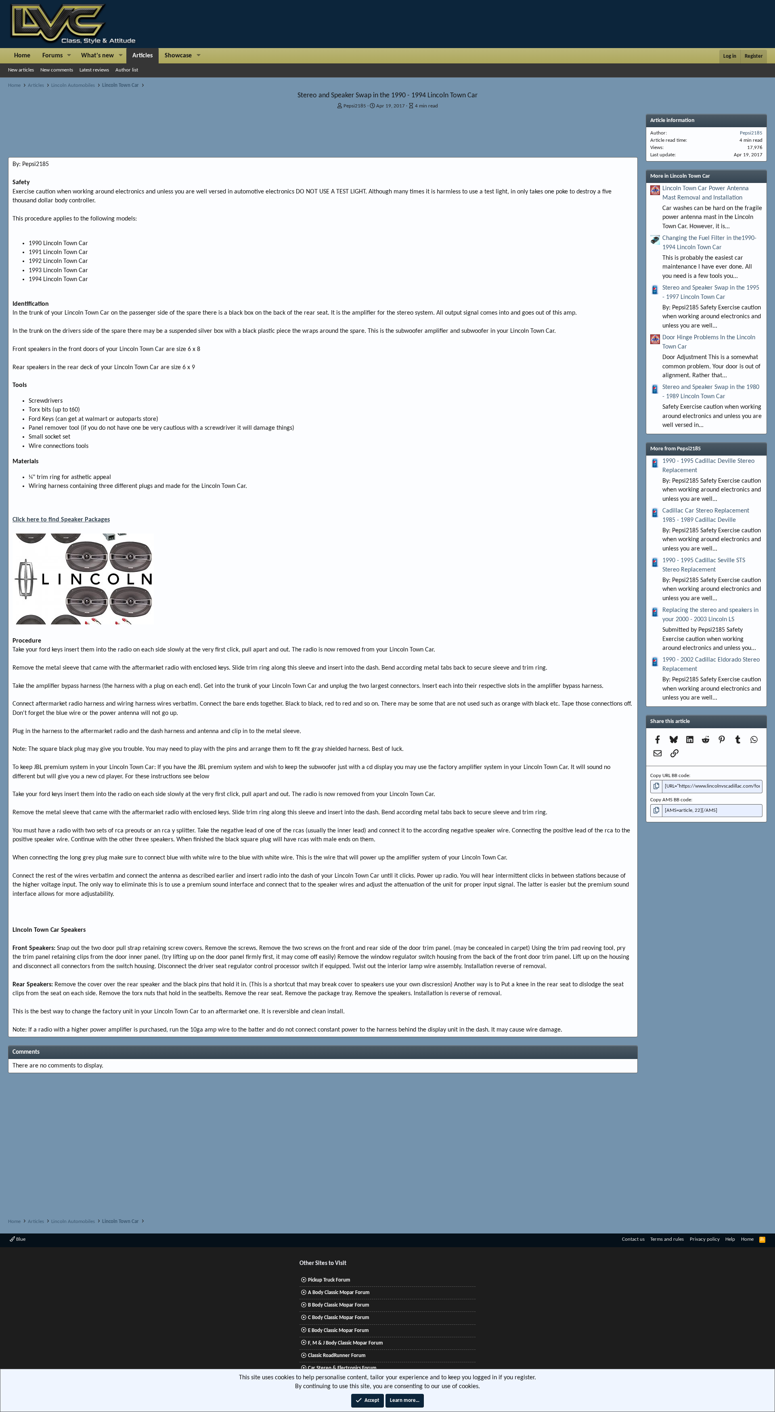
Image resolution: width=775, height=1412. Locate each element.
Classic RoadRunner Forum (337, 1355)
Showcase (178, 56)
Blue (20, 1239)
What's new (97, 56)
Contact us (633, 1239)
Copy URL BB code (669, 775)
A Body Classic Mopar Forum (339, 1292)
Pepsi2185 (355, 106)
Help (730, 1239)
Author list (126, 70)
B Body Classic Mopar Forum (338, 1305)
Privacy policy (705, 1239)
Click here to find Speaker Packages (61, 520)
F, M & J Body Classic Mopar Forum (345, 1343)
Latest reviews (94, 70)
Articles (142, 56)
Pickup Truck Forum (329, 1280)
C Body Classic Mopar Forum (338, 1317)
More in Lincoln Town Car (680, 176)
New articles (21, 70)
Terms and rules (667, 1239)
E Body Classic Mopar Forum (338, 1330)
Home (22, 56)
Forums (52, 56)
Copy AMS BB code (670, 800)
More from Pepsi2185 (675, 449)
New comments (56, 70)
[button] (69, 55)
